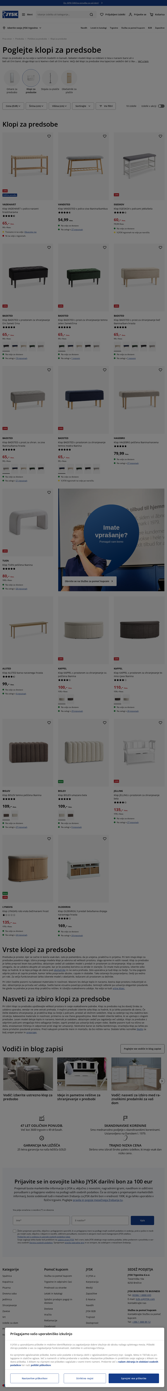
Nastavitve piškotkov (34, 1378)
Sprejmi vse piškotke (133, 1378)
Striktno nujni (84, 1378)
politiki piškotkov (41, 1365)
